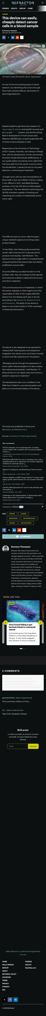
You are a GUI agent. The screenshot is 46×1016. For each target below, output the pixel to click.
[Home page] (23, 4)
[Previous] (5, 622)
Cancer (5, 14)
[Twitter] (8, 37)
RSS (3, 990)
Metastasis (13, 518)
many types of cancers (11, 129)
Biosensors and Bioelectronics (14, 429)
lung (6, 132)
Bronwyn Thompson (20, 546)
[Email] (21, 37)
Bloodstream (26, 523)
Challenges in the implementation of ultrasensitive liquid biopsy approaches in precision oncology (22, 496)
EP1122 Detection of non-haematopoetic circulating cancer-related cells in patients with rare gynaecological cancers (22, 449)
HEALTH (14, 8)
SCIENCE (5, 8)
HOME (30, 8)
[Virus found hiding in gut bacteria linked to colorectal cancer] (23, 611)
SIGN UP (22, 8)
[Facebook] (4, 37)
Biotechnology (29, 518)
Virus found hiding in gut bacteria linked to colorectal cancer (22, 627)
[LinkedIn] (13, 37)
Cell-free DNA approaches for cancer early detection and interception (23, 488)
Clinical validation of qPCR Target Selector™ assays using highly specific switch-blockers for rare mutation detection (23, 478)
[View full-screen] (43, 46)
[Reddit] (17, 37)
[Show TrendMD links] (42, 506)
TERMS (4, 980)
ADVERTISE (6, 977)
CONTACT (5, 987)
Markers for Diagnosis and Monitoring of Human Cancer (22, 469)
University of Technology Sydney (23, 436)
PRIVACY (5, 984)
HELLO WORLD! (8, 965)
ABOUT (5, 971)
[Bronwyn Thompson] (5, 548)
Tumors (12, 523)
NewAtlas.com (30, 968)
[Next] (40, 622)
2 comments (25, 537)
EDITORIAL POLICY (9, 974)
